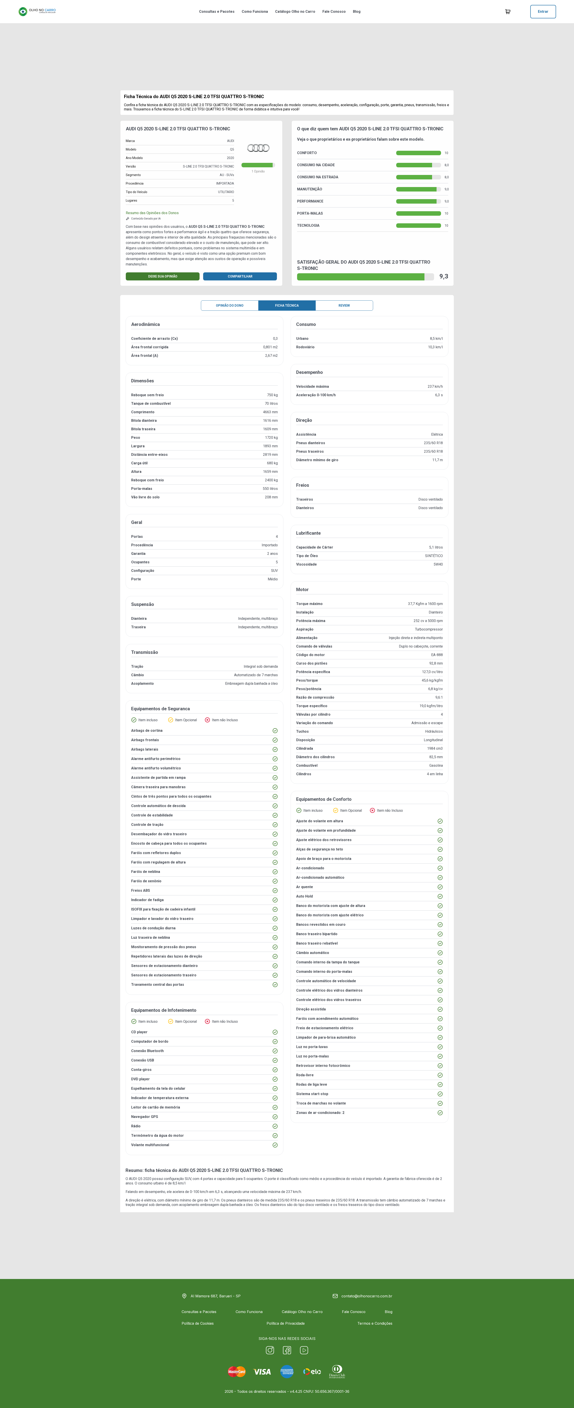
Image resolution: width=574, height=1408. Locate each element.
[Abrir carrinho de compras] (507, 11)
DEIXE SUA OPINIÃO (162, 276)
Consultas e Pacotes (217, 11)
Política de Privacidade (286, 1323)
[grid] (287, 739)
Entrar (543, 11)
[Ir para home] (37, 11)
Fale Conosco (334, 11)
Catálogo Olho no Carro (295, 11)
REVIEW (344, 305)
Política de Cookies (198, 1323)
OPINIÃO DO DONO (230, 305)
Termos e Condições (374, 1323)
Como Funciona (255, 11)
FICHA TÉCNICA (287, 305)
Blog (357, 11)
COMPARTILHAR (240, 276)
